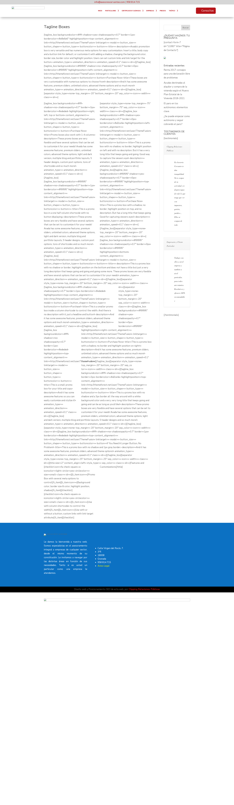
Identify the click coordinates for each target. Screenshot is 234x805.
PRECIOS (163, 11)
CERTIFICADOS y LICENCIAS (131, 11)
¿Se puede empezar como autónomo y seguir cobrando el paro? (177, 120)
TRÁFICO (172, 11)
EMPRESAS (150, 11)
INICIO (100, 11)
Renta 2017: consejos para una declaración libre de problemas (177, 73)
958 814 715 (133, 2)
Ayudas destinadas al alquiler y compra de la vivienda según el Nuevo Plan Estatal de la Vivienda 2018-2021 (176, 90)
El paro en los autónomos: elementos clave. (176, 107)
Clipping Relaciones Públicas (144, 589)
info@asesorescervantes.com (109, 2)
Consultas (207, 10)
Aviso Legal (104, 565)
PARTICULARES (110, 11)
